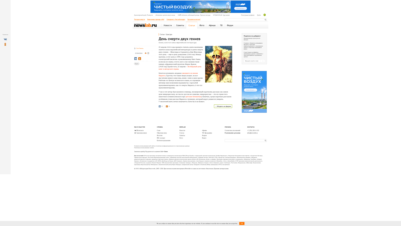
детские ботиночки (193, 96)
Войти (259, 15)
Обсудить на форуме (224, 106)
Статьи (162, 34)
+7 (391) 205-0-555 (253, 130)
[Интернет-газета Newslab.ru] (146, 25)
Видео (204, 138)
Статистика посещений (232, 130)
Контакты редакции (163, 140)
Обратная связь (162, 133)
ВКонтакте (140, 130)
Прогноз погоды (205, 15)
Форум (204, 135)
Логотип (159, 135)
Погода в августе (139, 19)
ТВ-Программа (207, 133)
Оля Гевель (139, 48)
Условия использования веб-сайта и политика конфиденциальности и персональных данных (162, 146)
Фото (181, 138)
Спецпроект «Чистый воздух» (176, 19)
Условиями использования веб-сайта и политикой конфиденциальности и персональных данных (253, 45)
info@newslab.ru (252, 133)
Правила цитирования (221, 169)
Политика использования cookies (144, 147)
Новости (182, 130)
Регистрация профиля (247, 15)
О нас (158, 130)
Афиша (204, 130)
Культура (169, 34)
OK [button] (242, 223)
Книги (136, 64)
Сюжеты (182, 135)
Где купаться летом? (193, 19)
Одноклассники (141, 133)
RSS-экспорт (161, 138)
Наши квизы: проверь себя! (155, 19)
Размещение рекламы (232, 133)
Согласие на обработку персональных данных (251, 53)
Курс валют (226, 15)
